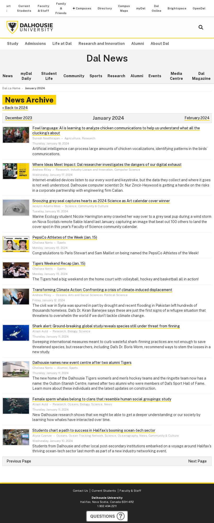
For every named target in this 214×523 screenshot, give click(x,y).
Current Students (24, 8)
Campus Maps (124, 8)
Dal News (107, 58)
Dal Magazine (201, 76)
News (8, 76)
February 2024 (197, 118)
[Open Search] (200, 27)
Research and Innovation (102, 43)
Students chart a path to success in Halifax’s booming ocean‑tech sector (93, 430)
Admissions (35, 43)
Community (73, 76)
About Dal (160, 43)
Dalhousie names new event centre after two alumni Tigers (82, 362)
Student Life (49, 76)
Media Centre (176, 76)
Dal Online (156, 8)
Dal (140, 8)
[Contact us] (107, 516)
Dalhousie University (30, 27)
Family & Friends (61, 8)
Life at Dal (62, 43)
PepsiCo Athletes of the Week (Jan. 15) (64, 237)
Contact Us (80, 490)
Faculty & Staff (43, 8)
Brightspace (177, 8)
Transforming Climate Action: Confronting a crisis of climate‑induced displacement (102, 290)
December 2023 (18, 118)
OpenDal (199, 8)
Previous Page (19, 461)
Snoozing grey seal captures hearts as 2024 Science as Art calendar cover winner (101, 201)
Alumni (137, 43)
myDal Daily (26, 76)
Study (12, 43)
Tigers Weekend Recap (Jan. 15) (58, 263)
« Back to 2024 (15, 108)
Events (154, 76)
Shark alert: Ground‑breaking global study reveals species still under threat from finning (106, 326)
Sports (96, 76)
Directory (105, 8)
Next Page (197, 461)
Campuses (83, 8)
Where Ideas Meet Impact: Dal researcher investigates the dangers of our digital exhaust (107, 165)
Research (116, 76)
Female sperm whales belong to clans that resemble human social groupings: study (101, 399)
